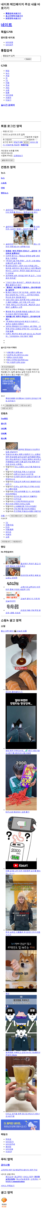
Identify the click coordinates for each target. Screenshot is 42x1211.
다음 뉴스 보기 (7, 408)
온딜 (7, 76)
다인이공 (17, 499)
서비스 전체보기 (7, 1186)
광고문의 (18, 1177)
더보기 (8, 100)
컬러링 (8, 1147)
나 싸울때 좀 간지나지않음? (25, 506)
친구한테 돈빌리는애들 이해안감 (27, 511)
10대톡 (4, 429)
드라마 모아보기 (32, 398)
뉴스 (7, 73)
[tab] (23, 523)
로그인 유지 (8, 142)
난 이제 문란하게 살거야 (24, 501)
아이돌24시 (20, 398)
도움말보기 (18, 156)
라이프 (8, 532)
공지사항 (5, 1165)
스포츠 (4, 183)
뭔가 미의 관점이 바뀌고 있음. (18, 504)
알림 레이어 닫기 (7, 160)
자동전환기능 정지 (12, 405)
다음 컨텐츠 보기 (30, 516)
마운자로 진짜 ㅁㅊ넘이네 (24, 472)
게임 (7, 88)
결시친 (4, 424)
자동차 (8, 98)
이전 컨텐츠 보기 (16, 516)
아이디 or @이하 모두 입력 (14, 134)
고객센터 (34, 1179)
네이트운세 (10, 1144)
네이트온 (9, 45)
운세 (7, 85)
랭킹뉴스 (4, 193)
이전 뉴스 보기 (26, 405)
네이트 (6, 24)
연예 (3, 188)
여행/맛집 (10, 525)
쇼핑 (7, 90)
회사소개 (9, 1177)
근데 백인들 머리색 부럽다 (25, 509)
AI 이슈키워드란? (8, 367)
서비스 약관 (28, 1177)
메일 (7, 71)
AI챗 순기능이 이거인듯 (23, 474)
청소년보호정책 (22, 1179)
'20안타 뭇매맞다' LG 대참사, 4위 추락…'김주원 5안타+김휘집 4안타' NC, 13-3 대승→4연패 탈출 (23, 328)
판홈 (3, 516)
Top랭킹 (4, 419)
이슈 (9, 1152)
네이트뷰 (9, 95)
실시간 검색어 (8, 105)
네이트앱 (9, 42)
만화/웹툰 (10, 529)
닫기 (26, 375)
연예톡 (4, 434)
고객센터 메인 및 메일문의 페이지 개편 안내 (19, 1170)
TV (7, 80)
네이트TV (10, 1142)
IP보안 (18, 142)
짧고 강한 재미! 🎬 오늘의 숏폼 (14, 631)
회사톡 (4, 438)
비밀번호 (28, 137)
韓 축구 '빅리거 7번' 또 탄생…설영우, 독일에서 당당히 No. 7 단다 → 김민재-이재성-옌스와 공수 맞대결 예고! (23, 294)
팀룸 (7, 93)
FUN (7, 527)
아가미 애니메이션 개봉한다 (25, 496)
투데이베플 (10, 398)
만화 (7, 83)
